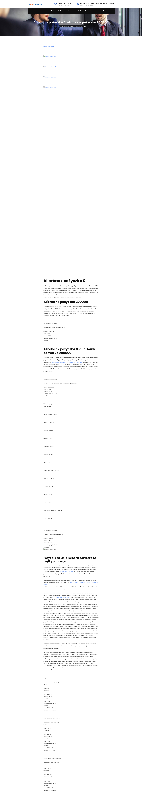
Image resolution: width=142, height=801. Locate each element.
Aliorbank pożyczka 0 (49, 46)
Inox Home (55, 26)
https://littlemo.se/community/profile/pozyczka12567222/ (67, 362)
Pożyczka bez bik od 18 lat (66, 571)
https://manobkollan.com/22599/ (61, 597)
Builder (61, 26)
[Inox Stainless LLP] (35, 4)
